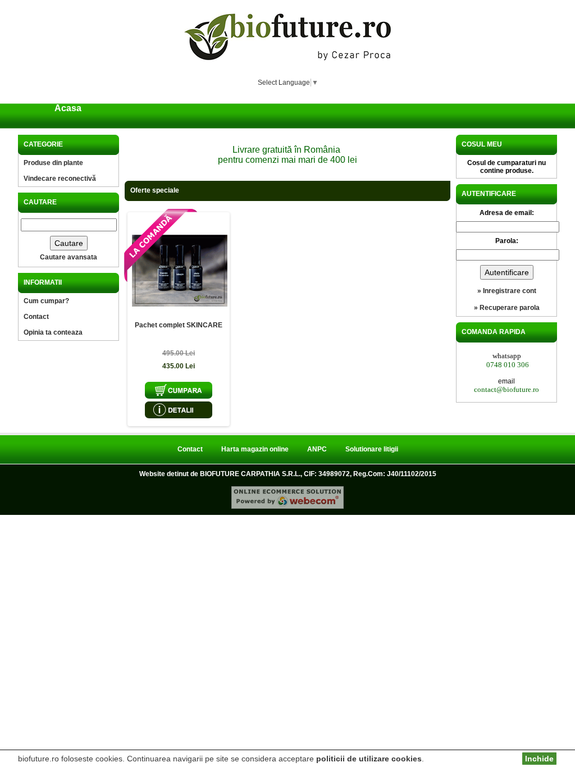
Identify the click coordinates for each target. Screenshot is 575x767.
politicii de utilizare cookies (369, 758)
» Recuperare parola (507, 308)
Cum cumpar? (46, 301)
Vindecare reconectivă (60, 178)
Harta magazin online (255, 449)
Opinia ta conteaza (53, 332)
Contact (36, 317)
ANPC (317, 449)
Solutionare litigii (371, 449)
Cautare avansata (68, 257)
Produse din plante (53, 163)
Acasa (67, 108)
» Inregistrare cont (506, 291)
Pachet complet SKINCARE (178, 325)
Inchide (539, 758)
